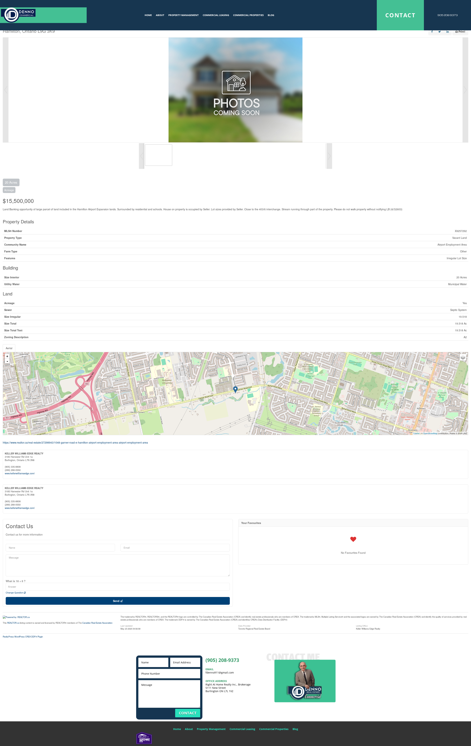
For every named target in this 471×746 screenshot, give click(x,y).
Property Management (183, 15)
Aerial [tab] (9, 348)
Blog (271, 15)
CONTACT (400, 15)
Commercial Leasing (216, 15)
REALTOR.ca (13, 622)
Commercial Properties (248, 15)
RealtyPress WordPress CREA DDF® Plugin (23, 636)
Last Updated (126, 625)
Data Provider (244, 625)
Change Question (15, 592)
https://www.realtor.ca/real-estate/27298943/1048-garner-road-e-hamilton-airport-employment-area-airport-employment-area (75, 442)
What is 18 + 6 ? (16, 581)
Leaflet (416, 433)
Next (465, 90)
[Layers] (463, 357)
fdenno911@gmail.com (220, 672)
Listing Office (362, 625)
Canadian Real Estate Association (97, 622)
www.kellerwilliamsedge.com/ (20, 473)
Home (148, 15)
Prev (5, 90)
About (160, 15)
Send (116, 601)
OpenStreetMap (430, 433)
